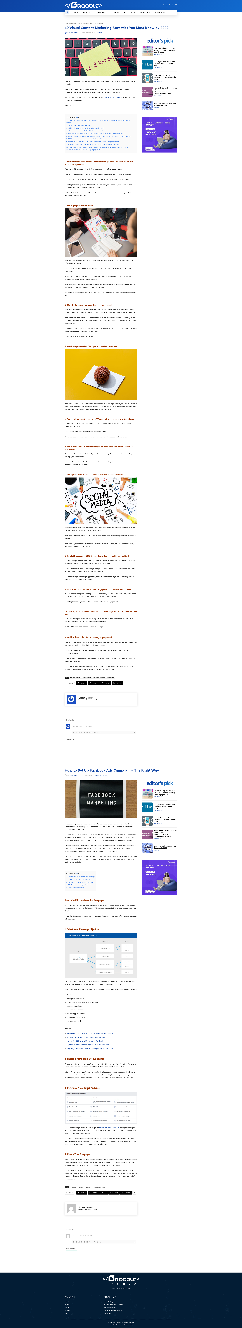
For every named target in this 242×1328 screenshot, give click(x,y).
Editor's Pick (158, 54)
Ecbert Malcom (73, 32)
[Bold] (73, 732)
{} (97, 732)
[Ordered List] (84, 732)
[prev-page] (143, 114)
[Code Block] (92, 732)
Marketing (71, 23)
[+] (100, 732)
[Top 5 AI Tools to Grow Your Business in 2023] (147, 105)
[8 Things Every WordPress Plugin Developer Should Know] (147, 64)
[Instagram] (163, 5)
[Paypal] (135, 1284)
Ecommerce (157, 96)
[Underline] (79, 732)
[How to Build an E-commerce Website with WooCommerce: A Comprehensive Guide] (147, 92)
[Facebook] (160, 5)
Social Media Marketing (99, 677)
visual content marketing (114, 97)
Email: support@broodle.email (121, 1288)
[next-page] (146, 114)
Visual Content (110, 677)
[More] (125, 683)
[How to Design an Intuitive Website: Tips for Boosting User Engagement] (147, 51)
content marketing (75, 677)
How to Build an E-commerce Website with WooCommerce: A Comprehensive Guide (165, 91)
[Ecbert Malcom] (66, 33)
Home (66, 23)
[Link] (95, 732)
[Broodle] (92, 5)
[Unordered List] (87, 732)
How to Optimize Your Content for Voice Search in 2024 (165, 77)
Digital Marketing (86, 677)
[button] (67, 12)
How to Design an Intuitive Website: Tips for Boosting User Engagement (164, 50)
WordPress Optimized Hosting (124, 1325)
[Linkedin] (166, 5)
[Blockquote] (89, 732)
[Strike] (81, 732)
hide (76, 117)
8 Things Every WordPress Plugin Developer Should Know (164, 64)
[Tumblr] (170, 5)
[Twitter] (173, 5)
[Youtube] (176, 5)
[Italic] (76, 732)
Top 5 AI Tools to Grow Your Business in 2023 (165, 104)
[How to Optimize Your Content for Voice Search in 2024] (147, 78)
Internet (156, 107)
